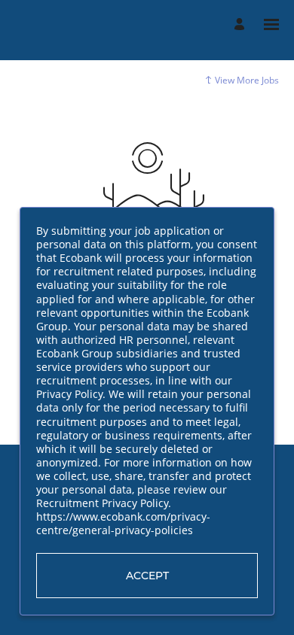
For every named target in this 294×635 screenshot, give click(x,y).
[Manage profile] (241, 24)
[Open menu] (271, 24)
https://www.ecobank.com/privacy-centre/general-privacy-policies (123, 524)
